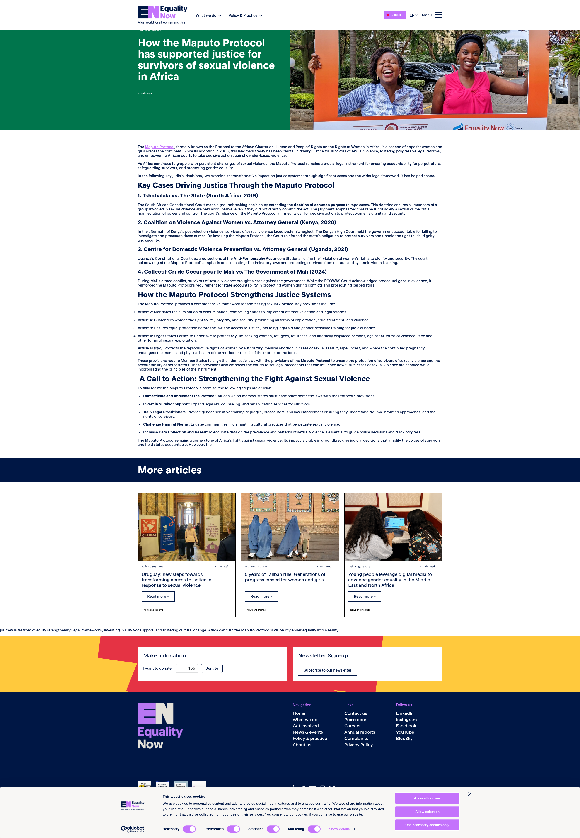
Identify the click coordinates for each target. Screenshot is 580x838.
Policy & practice (310, 738)
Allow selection (427, 812)
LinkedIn (405, 713)
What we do (206, 15)
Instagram (406, 719)
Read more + (158, 596)
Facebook (406, 725)
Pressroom (355, 719)
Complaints (356, 738)
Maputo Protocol (159, 146)
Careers (352, 725)
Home (299, 713)
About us (302, 744)
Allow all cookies (427, 798)
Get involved (306, 725)
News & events (308, 732)
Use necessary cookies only (427, 825)
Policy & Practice (243, 15)
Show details (339, 829)
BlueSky (404, 738)
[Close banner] (469, 794)
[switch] (233, 829)
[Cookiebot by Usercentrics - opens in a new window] (132, 829)
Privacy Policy (358, 744)
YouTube (405, 732)
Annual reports (359, 732)
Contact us (355, 713)
